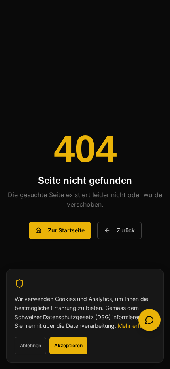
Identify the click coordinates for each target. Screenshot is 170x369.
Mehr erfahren (136, 325)
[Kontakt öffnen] (149, 320)
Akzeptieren (68, 345)
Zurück (126, 230)
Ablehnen (30, 345)
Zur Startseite (66, 230)
